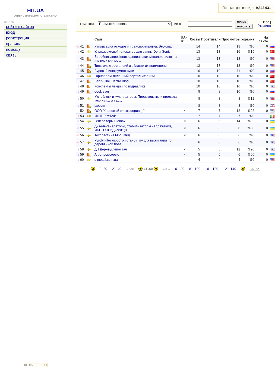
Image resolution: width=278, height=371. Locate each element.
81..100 (194, 169)
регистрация (17, 38)
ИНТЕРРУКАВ (105, 116)
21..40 (116, 169)
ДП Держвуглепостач (110, 149)
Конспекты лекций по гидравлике (120, 86)
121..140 (229, 169)
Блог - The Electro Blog (111, 81)
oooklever (101, 91)
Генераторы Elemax (109, 121)
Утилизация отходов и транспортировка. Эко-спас (133, 46)
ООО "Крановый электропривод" (119, 111)
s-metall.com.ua (106, 160)
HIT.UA (35, 10)
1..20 (103, 169)
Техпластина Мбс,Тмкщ (112, 135)
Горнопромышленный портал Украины (124, 76)
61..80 (179, 169)
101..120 (211, 169)
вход (10, 32)
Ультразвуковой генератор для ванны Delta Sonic (132, 52)
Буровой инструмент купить (115, 71)
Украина (264, 26)
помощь (13, 49)
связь (11, 55)
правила (13, 44)
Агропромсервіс (106, 154)
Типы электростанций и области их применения (131, 66)
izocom (99, 106)
